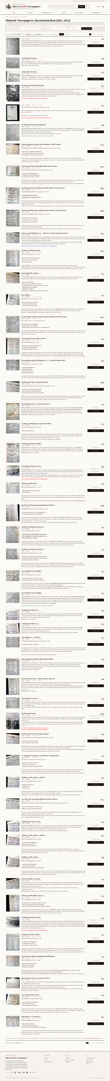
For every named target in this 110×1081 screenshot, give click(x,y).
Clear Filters (98, 28)
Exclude (44, 26)
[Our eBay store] (19, 1072)
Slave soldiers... (26, 295)
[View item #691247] (13, 258)
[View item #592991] (13, 628)
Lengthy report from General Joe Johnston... (35, 382)
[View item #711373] (13, 512)
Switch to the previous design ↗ (97, 1)
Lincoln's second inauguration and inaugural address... (38, 505)
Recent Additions (80, 12)
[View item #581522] (13, 883)
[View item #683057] (13, 365)
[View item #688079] (13, 534)
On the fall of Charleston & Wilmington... (34, 125)
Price (68, 26)
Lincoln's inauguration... (29, 713)
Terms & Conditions (90, 1058)
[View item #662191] (13, 903)
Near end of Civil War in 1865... (30, 995)
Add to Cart (95, 45)
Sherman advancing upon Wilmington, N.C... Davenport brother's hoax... (43, 360)
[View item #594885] (13, 782)
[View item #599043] (13, 63)
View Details (95, 42)
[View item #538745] (13, 112)
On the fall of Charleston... (29, 58)
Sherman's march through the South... (33, 85)
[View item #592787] (13, 642)
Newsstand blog (48, 1061)
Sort (22, 34)
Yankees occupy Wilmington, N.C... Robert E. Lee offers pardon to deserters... (45, 233)
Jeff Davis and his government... (31, 879)
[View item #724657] (13, 738)
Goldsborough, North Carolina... (31, 822)
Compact (67, 34)
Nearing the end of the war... (30, 624)
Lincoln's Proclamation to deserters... (33, 527)
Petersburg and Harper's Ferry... (31, 466)
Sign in (98, 6)
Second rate (93, 87)
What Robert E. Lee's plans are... (31, 1016)
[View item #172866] (13, 470)
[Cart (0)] (102, 6)
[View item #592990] (13, 614)
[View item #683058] (13, 453)
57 (98, 34)
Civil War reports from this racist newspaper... (35, 734)
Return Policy (89, 1060)
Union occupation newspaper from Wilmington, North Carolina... (41, 144)
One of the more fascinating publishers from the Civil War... (39, 799)
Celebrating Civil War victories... (31, 917)
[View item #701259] (13, 324)
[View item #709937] (13, 961)
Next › (102, 34)
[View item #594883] (13, 840)
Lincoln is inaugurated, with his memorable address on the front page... (43, 188)
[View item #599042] (13, 76)
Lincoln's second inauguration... (31, 250)
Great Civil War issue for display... (31, 571)
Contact (46, 1058)
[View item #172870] (13, 922)
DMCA (87, 1063)
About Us (30, 12)
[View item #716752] (13, 237)
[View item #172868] (13, 721)
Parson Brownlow (37, 812)
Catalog (63, 12)
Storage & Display (96, 12)
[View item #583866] (13, 999)
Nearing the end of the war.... (30, 610)
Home (13, 12)
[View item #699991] (13, 760)
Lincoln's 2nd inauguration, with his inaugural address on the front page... (44, 210)
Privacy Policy (89, 1061)
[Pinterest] (15, 1072)
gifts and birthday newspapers (92, 1038)
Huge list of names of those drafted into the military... (37, 659)
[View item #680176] (13, 170)
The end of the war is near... (29, 698)
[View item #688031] (13, 195)
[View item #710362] (13, 132)
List (61, 34)
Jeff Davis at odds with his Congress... (32, 895)
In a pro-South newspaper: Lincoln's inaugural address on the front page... (44, 317)
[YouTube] (27, 1072)
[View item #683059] (13, 666)
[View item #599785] (13, 428)
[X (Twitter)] (12, 1072)
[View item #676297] (13, 411)
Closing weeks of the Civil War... (31, 934)
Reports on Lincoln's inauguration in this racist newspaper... (39, 166)
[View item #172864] (13, 93)
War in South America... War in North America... (36, 404)
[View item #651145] (13, 703)
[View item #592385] (13, 861)
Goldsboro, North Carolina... (30, 857)
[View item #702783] (13, 942)
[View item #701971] (13, 218)
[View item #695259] (13, 597)
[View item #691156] (13, 346)
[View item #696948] (13, 803)
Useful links (68, 1061)
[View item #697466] (13, 1021)
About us (67, 1058)
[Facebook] (24, 1072)
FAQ (45, 1060)
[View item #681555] (13, 686)
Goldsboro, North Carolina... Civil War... (33, 777)
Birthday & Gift (47, 12)
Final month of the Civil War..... (30, 273)
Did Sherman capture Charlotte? (31, 444)
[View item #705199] (13, 982)
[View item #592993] (13, 488)
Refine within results (14, 26)
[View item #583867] (13, 299)
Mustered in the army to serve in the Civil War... (36, 978)
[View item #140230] (13, 46)
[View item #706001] (13, 575)
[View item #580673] (13, 277)
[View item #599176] (13, 553)
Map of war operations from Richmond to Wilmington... (38, 956)
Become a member (69, 1060)
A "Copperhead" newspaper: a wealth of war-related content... (40, 756)
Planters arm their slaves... (29, 483)
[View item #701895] (13, 149)
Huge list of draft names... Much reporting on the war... (38, 679)
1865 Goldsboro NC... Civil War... (31, 637)
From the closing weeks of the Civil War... (34, 338)
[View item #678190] (13, 386)
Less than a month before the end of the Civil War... (36, 423)
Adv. (87, 6)
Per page (49, 34)
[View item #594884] (13, 826)
